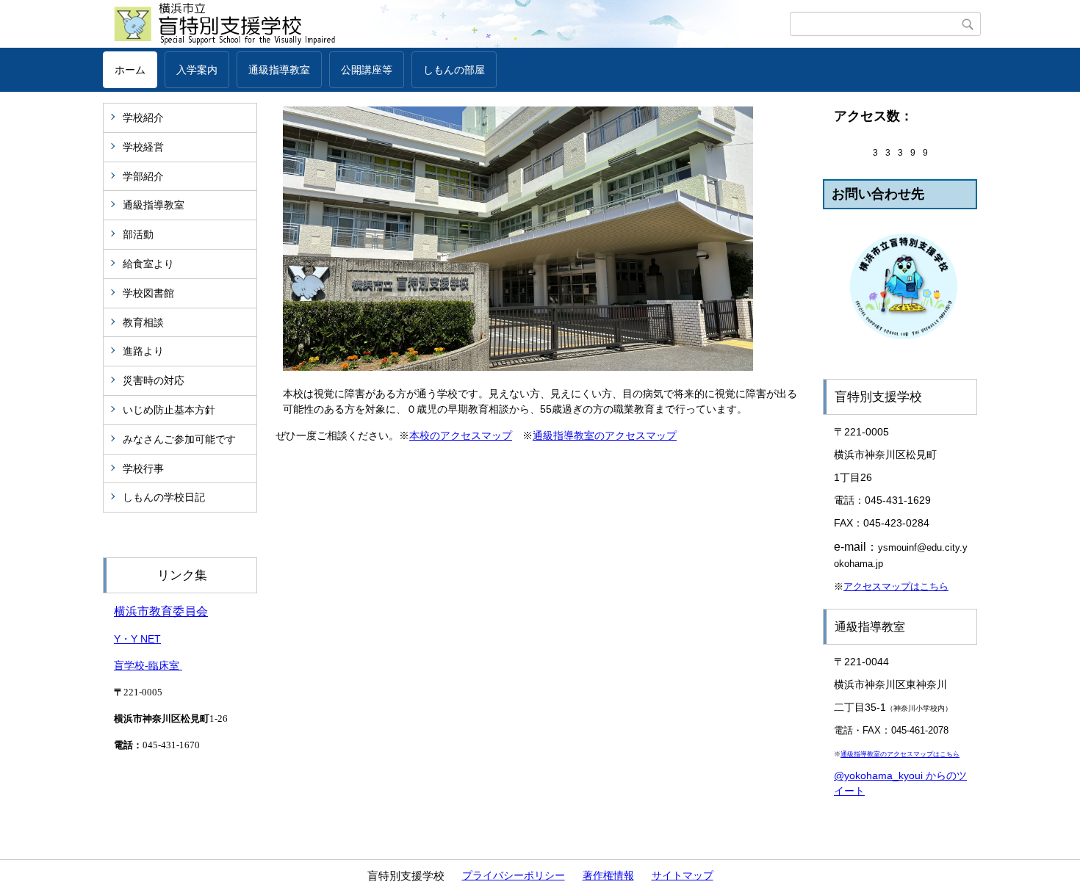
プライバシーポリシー (513, 875)
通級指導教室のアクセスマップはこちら (900, 754)
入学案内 (196, 70)
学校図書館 (148, 293)
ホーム (130, 70)
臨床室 (165, 665)
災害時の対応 (153, 380)
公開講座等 (366, 70)
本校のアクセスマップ (460, 435)
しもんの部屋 (454, 70)
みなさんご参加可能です (179, 439)
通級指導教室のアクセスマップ (605, 435)
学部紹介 (143, 176)
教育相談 (143, 322)
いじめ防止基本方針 (169, 410)
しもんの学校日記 (164, 497)
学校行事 (143, 468)
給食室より (148, 263)
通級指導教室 (279, 70)
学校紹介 (143, 117)
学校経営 (143, 147)
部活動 (138, 234)
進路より (143, 351)
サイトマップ (682, 875)
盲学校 (129, 665)
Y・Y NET (137, 639)
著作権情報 (608, 875)
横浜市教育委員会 (161, 611)
